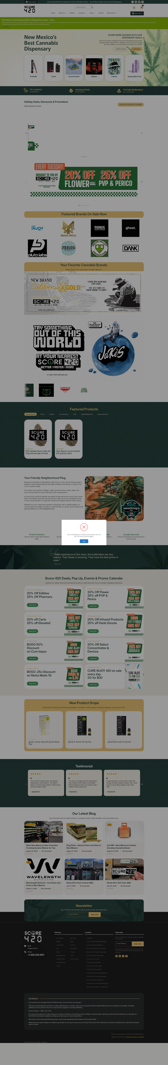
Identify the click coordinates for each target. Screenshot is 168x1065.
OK (84, 541)
